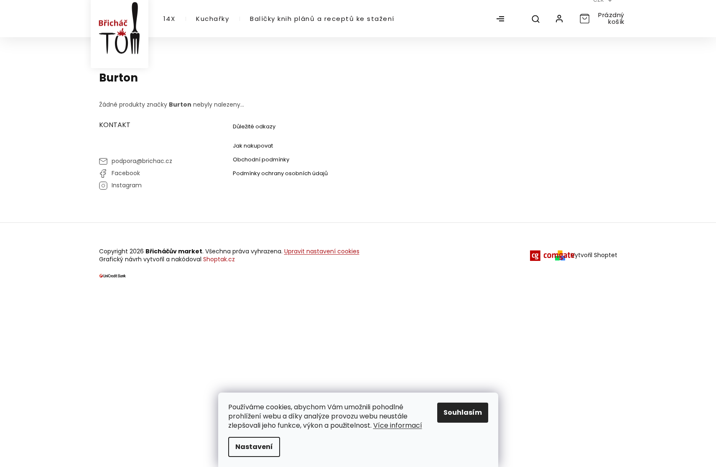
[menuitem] (169, 19)
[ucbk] (112, 275)
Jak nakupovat (253, 146)
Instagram (127, 185)
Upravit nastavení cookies (321, 251)
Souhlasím (462, 412)
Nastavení (254, 447)
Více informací (397, 425)
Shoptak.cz (219, 259)
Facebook (126, 173)
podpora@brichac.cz (142, 161)
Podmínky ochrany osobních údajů (280, 173)
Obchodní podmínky (261, 159)
